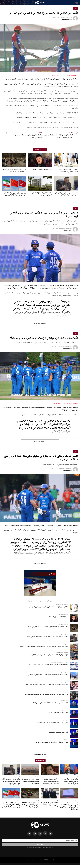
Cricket (57, 127)
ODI (38, 127)
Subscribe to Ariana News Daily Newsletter (40, 847)
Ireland (43, 127)
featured (50, 127)
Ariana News (65, 19)
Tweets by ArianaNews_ (40, 754)
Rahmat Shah (31, 127)
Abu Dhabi (64, 127)
